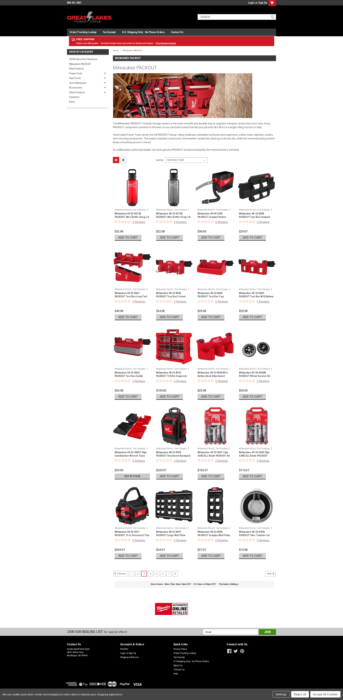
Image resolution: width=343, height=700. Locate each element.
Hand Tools (75, 78)
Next (269, 573)
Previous (121, 573)
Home (116, 50)
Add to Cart (128, 237)
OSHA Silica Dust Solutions (83, 59)
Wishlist (124, 649)
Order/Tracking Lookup (83, 32)
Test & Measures (77, 83)
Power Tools (75, 73)
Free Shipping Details (166, 43)
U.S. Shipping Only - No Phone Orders (143, 32)
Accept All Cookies (325, 694)
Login (251, 2)
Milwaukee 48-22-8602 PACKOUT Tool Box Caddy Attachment (129, 376)
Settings (281, 694)
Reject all (300, 694)
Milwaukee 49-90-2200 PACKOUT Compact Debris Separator (212, 217)
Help (175, 673)
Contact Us (177, 32)
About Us (177, 665)
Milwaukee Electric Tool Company (130, 210)
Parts (72, 101)
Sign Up (263, 2)
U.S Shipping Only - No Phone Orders (191, 661)
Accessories (75, 87)
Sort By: (160, 160)
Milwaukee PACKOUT (80, 64)
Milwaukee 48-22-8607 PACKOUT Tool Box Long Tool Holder (131, 296)
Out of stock (132, 476)
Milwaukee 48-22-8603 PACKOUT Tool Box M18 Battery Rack (256, 296)
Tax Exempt (109, 32)
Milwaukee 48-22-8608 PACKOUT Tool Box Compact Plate (254, 217)
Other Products (77, 92)
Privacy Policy (180, 649)
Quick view (132, 204)
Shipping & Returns (129, 657)
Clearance (74, 97)
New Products (76, 68)
